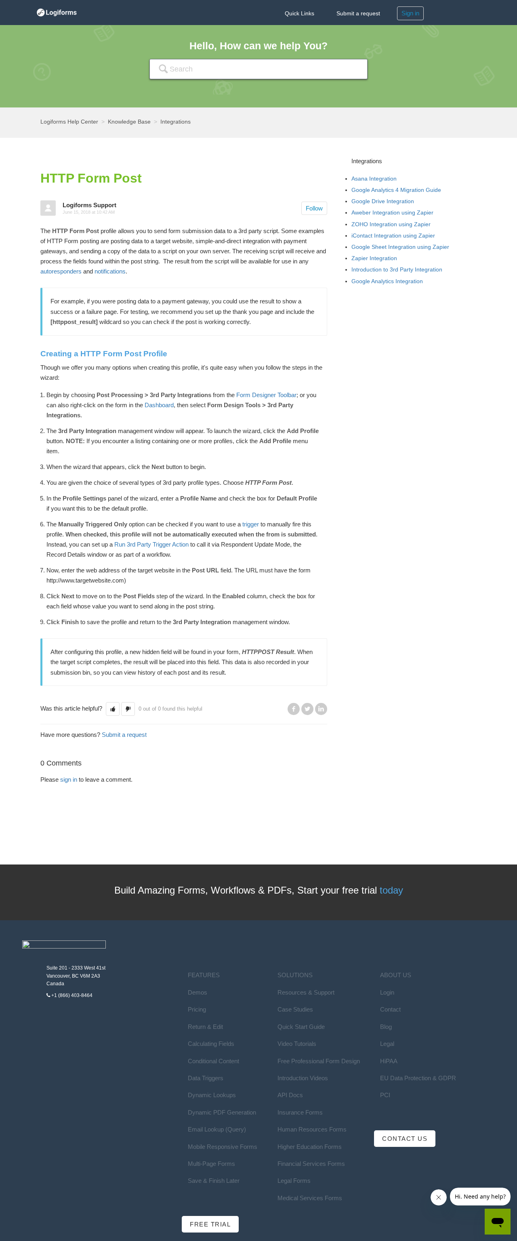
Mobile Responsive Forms (222, 1146)
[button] (113, 708)
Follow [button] (314, 208)
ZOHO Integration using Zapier (391, 224)
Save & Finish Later (214, 1180)
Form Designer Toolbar (266, 394)
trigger (250, 524)
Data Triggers (205, 1078)
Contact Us (404, 1138)
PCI (385, 1095)
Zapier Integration (374, 258)
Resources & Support (305, 992)
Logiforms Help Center (69, 121)
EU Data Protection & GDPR (418, 1078)
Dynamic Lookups (212, 1095)
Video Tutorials (296, 1043)
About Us (395, 975)
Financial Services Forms (311, 1163)
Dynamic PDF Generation (222, 1112)
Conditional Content (213, 1061)
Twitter (307, 709)
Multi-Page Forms (211, 1163)
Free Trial (210, 1224)
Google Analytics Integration (387, 281)
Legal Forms (294, 1180)
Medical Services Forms (309, 1198)
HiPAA (388, 1061)
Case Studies (295, 1009)
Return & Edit (205, 1026)
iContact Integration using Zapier (393, 235)
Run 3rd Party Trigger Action (151, 544)
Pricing (197, 1009)
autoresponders (61, 271)
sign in (68, 779)
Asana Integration (374, 178)
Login (387, 992)
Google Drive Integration (382, 201)
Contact (390, 1009)
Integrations (175, 121)
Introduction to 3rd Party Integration (396, 269)
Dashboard (159, 405)
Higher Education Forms (309, 1146)
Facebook (294, 709)
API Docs (290, 1095)
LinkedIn (321, 709)
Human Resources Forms (312, 1129)
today (391, 890)
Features (204, 975)
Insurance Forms (300, 1112)
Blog (386, 1026)
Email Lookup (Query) (217, 1129)
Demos (197, 992)
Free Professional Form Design (318, 1061)
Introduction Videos (302, 1078)
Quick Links (299, 13)
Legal (387, 1043)
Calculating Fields (211, 1043)
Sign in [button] (410, 13)
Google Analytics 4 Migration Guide (396, 190)
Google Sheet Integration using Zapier (400, 247)
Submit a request (358, 13)
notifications (110, 271)
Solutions (295, 975)
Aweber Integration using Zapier (392, 212)
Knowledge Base (129, 121)
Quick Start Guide (301, 1026)
